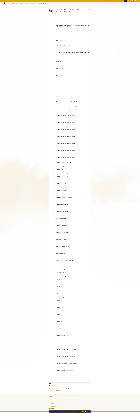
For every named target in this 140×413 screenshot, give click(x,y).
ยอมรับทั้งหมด (87, 411)
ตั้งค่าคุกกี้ (83, 411)
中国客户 (35, 3)
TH (138, 0)
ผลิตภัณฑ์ (17, 3)
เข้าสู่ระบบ (122, 0)
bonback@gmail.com (53, 405)
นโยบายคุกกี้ (55, 411)
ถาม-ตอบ (55, 6)
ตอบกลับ (58, 390)
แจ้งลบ (90, 9)
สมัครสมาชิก (125, 0)
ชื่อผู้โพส (50, 383)
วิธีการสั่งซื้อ (21, 3)
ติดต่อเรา (32, 3)
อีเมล (50, 385)
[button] (43, 3)
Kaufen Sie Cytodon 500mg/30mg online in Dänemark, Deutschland (66, 6)
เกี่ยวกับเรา (13, 3)
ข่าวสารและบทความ (27, 3)
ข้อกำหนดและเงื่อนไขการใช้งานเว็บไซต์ (67, 397)
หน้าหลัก (10, 3)
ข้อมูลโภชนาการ (40, 3)
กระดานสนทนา (51, 6)
